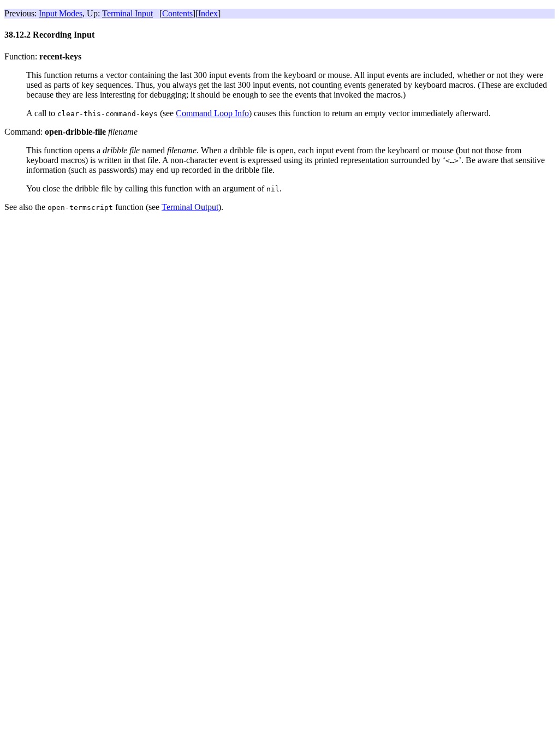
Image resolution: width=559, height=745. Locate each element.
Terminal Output (190, 207)
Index (208, 13)
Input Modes (60, 13)
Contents (177, 13)
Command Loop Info (212, 113)
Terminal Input (127, 13)
